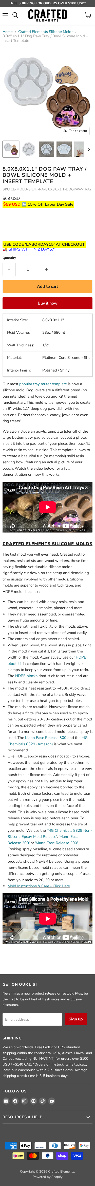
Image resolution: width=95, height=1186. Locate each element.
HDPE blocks (26, 675)
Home (8, 32)
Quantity (9, 258)
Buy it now (48, 303)
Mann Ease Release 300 (45, 737)
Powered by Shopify (48, 1177)
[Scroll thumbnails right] (88, 149)
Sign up (76, 1019)
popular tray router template (43, 383)
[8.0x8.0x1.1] (11, 149)
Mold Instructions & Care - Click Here (39, 886)
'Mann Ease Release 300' (56, 842)
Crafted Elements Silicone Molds (45, 32)
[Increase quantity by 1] (46, 269)
